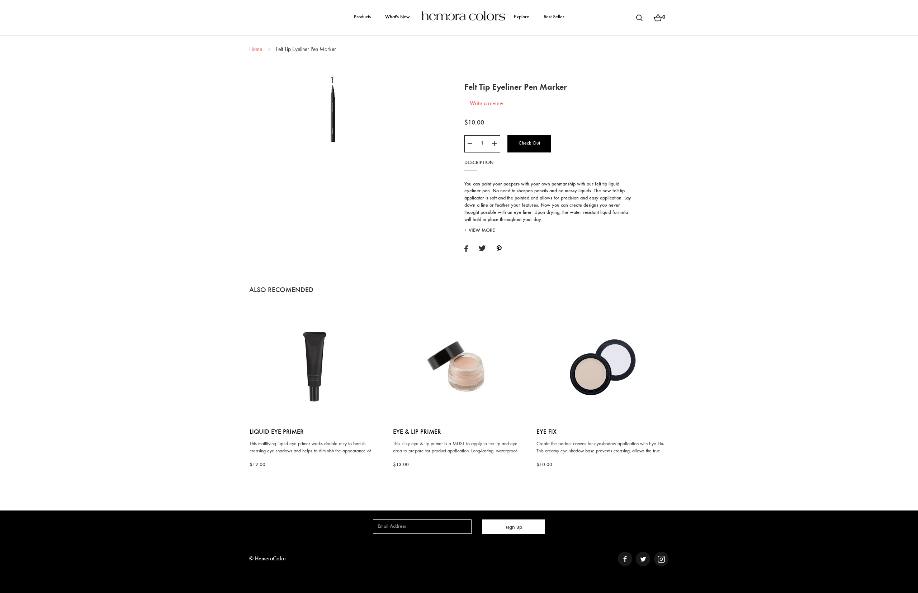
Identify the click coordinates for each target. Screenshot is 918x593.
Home (255, 49)
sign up (514, 527)
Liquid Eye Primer (277, 432)
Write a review (486, 104)
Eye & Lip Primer (417, 432)
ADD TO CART (315, 312)
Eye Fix (546, 432)
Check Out (529, 143)
